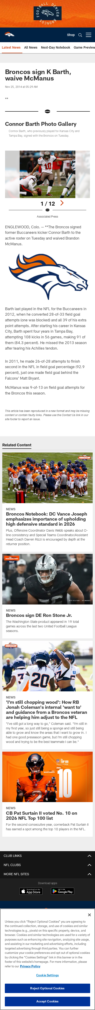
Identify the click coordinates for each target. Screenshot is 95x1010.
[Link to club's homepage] (9, 33)
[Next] (62, 203)
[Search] (80, 35)
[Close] (89, 915)
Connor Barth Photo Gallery (41, 123)
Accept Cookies (47, 1001)
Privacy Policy (30, 966)
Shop (71, 35)
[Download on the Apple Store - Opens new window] (31, 892)
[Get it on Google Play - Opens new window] (62, 893)
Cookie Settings (47, 975)
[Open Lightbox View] (47, 184)
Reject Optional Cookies (47, 988)
